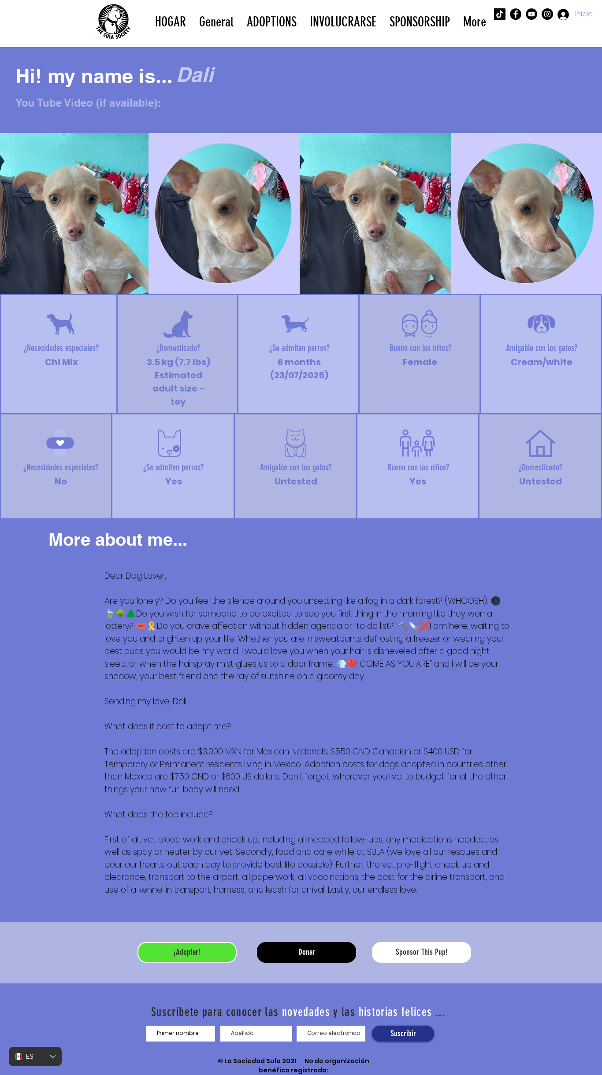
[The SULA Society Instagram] (547, 14)
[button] (271, 21)
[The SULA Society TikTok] (499, 14)
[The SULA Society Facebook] (515, 14)
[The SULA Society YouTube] (531, 14)
